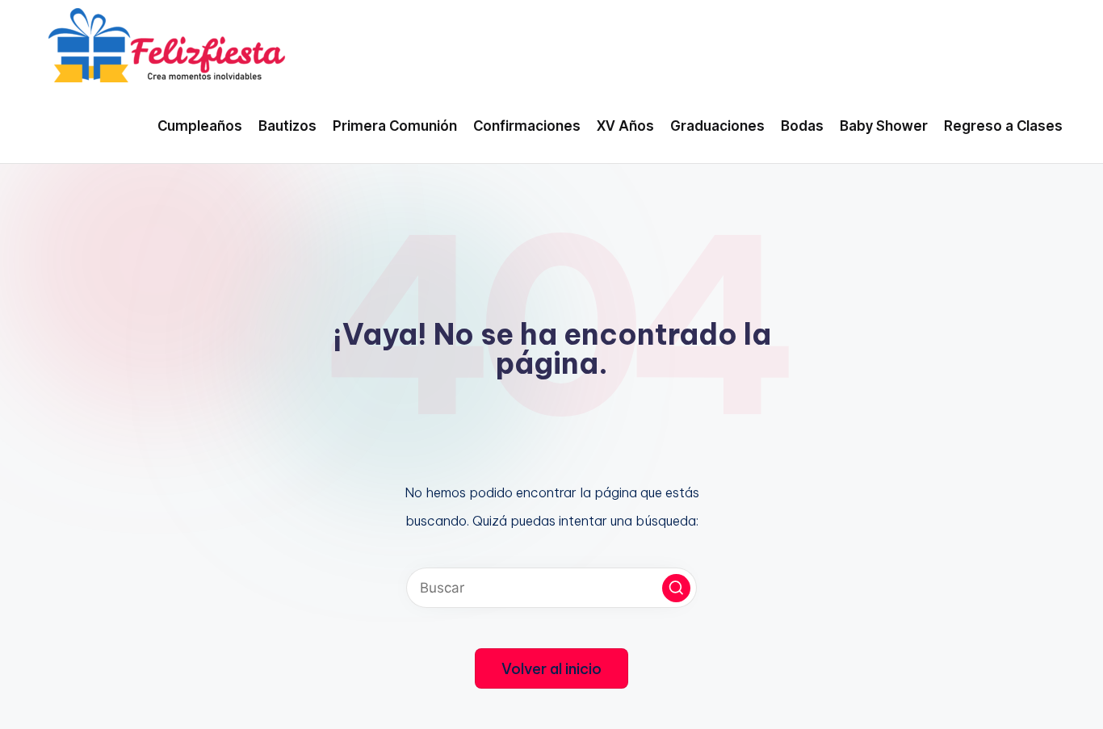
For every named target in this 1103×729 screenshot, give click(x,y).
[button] (676, 588)
